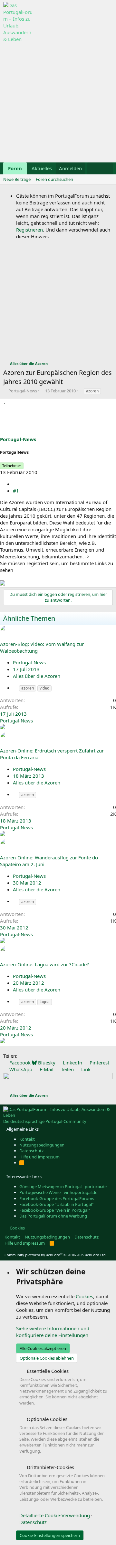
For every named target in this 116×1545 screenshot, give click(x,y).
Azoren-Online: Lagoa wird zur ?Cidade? (44, 964)
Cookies (17, 1228)
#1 (16, 490)
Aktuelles (42, 168)
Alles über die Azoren (36, 676)
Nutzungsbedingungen (41, 1145)
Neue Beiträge (17, 179)
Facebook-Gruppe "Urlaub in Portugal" (56, 1204)
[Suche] (106, 168)
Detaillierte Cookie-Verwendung (54, 1515)
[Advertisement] (58, 101)
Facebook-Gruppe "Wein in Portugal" (54, 1210)
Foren (15, 168)
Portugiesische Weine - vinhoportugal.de (58, 1192)
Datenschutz (31, 1151)
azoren (92, 391)
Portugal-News (22, 391)
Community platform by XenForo (56, 1254)
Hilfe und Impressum (39, 1157)
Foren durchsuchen (54, 179)
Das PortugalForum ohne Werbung (53, 1216)
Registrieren (29, 229)
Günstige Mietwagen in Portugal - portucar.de (63, 1186)
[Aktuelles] (93, 168)
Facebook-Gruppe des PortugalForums (56, 1198)
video (44, 688)
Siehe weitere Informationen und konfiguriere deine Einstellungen (52, 1331)
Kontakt (27, 1139)
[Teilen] (15, 484)
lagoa (45, 1001)
